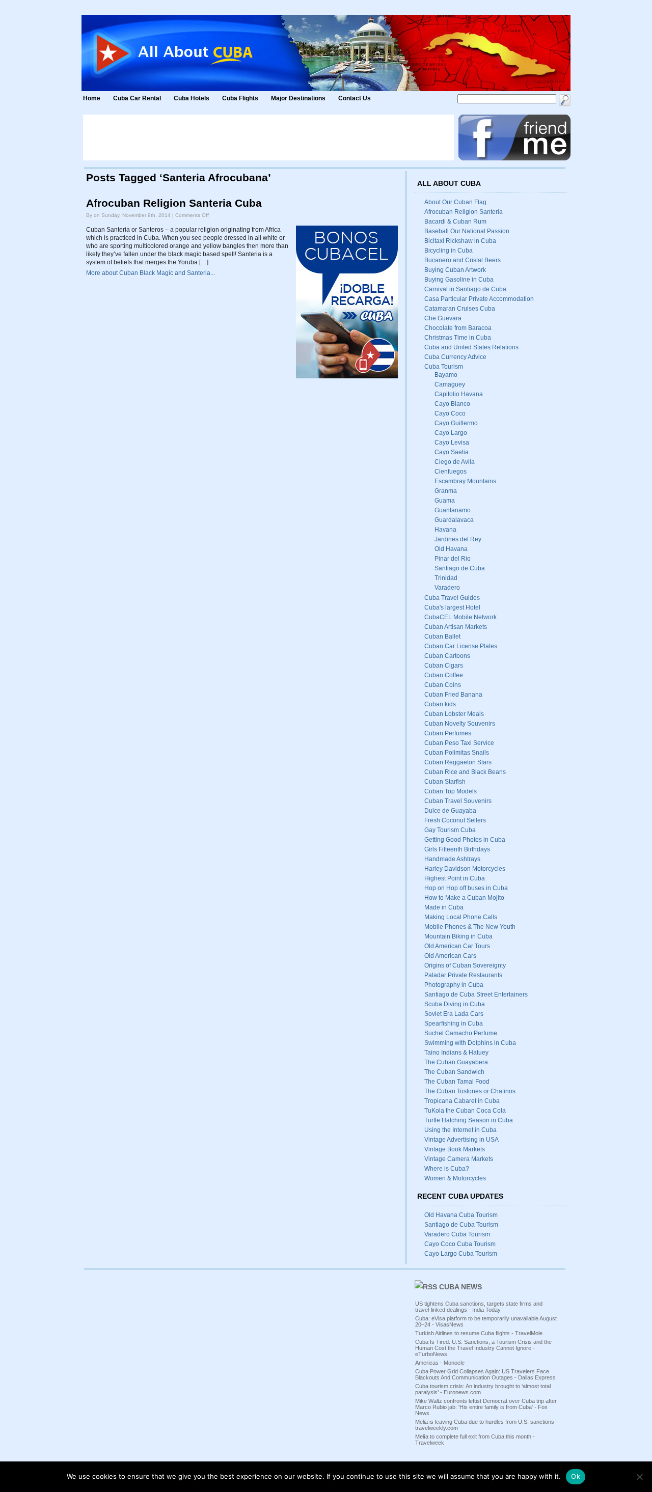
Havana (445, 529)
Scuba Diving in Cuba (454, 1004)
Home (91, 98)
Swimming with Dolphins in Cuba (470, 1042)
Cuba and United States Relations (471, 347)
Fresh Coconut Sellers (455, 820)
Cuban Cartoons (447, 655)
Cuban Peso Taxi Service (459, 743)
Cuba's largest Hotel (452, 607)
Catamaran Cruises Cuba (459, 308)
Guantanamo (452, 510)
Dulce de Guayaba (450, 810)
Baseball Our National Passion (466, 231)
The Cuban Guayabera (456, 1062)
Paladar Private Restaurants (463, 975)
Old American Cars (450, 955)
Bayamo (445, 374)
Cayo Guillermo (456, 423)
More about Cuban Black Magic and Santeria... (150, 273)
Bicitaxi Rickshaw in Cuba (460, 240)
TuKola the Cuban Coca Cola (465, 1110)
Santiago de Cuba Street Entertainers (476, 994)
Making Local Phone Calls (460, 917)
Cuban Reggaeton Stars (458, 762)
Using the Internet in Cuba (460, 1130)
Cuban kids (440, 704)
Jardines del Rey (457, 539)
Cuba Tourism (443, 366)
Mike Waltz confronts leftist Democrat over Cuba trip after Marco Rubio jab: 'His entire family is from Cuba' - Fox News (486, 1407)
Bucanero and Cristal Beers (462, 260)
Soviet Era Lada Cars (453, 1013)
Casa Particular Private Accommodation (479, 298)
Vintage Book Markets (454, 1149)
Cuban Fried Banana (453, 694)
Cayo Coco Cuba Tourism (460, 1244)
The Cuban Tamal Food (457, 1081)
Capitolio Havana (458, 394)
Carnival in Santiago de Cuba (465, 289)
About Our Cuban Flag (455, 202)
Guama (444, 500)
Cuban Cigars (443, 665)
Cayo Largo (450, 432)
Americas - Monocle (440, 1363)
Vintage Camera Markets (458, 1159)
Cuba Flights (240, 98)
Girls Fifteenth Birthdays (457, 849)
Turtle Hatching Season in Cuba (468, 1120)
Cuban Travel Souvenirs (458, 801)
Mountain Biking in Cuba (458, 936)
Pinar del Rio (452, 558)
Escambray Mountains (465, 481)
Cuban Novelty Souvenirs (459, 723)
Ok (575, 1476)
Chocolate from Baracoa (458, 327)
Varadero (447, 587)
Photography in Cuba (453, 984)
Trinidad (445, 578)
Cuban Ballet (442, 636)
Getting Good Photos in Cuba (464, 839)
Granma (445, 490)
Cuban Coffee (443, 675)
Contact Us (354, 98)
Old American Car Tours (457, 946)
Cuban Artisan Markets (455, 626)
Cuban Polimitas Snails (456, 752)
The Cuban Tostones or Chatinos (469, 1091)
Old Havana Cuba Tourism (461, 1215)
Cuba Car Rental (137, 98)
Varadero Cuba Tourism (457, 1234)
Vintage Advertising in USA (461, 1139)
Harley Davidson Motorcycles (464, 868)
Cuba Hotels (192, 98)
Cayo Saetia (451, 452)
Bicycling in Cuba (448, 250)
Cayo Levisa (451, 442)
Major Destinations (298, 98)
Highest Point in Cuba (454, 878)
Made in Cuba (444, 907)
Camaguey (449, 384)
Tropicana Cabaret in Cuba (462, 1100)
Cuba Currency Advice (455, 357)
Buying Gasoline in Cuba (459, 279)
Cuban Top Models (450, 791)
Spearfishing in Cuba (453, 1023)
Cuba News (460, 1287)
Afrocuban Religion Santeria (463, 211)
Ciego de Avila (454, 461)
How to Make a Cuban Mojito (464, 897)
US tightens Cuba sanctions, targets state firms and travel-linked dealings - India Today (478, 1307)
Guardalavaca (454, 519)
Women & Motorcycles (455, 1178)
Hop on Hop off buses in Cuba (466, 888)
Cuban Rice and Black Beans (465, 772)
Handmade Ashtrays (452, 859)
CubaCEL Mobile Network (460, 617)
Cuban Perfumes (447, 733)
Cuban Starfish (445, 781)
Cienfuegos (450, 471)
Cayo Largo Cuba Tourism (460, 1253)
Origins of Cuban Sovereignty (465, 965)
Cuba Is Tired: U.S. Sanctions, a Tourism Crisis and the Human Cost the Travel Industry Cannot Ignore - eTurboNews (483, 1348)
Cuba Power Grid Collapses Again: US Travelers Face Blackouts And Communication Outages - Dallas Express (485, 1374)
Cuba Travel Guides (452, 597)
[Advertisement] (268, 137)
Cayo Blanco (452, 403)
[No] (639, 1477)
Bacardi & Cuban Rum (455, 221)
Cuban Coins (442, 684)
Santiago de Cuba (459, 568)
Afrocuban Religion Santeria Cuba (174, 203)
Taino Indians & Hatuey (456, 1052)
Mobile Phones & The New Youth (469, 926)
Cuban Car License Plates (460, 646)
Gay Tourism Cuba (450, 830)
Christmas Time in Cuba (457, 337)
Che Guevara (442, 318)
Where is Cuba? (446, 1168)
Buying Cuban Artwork (455, 269)
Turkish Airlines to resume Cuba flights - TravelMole (478, 1333)
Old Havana (451, 548)
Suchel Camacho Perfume (460, 1033)
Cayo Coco (450, 413)
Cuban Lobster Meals (454, 713)
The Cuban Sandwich (454, 1071)
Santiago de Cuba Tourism (461, 1224)
